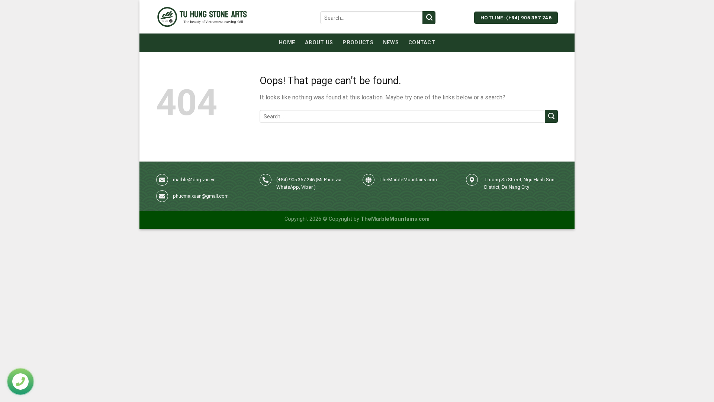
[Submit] (428, 17)
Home (287, 42)
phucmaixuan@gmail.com (201, 196)
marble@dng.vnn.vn (194, 179)
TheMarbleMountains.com (408, 179)
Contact (421, 42)
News (391, 42)
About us (319, 42)
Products (357, 42)
